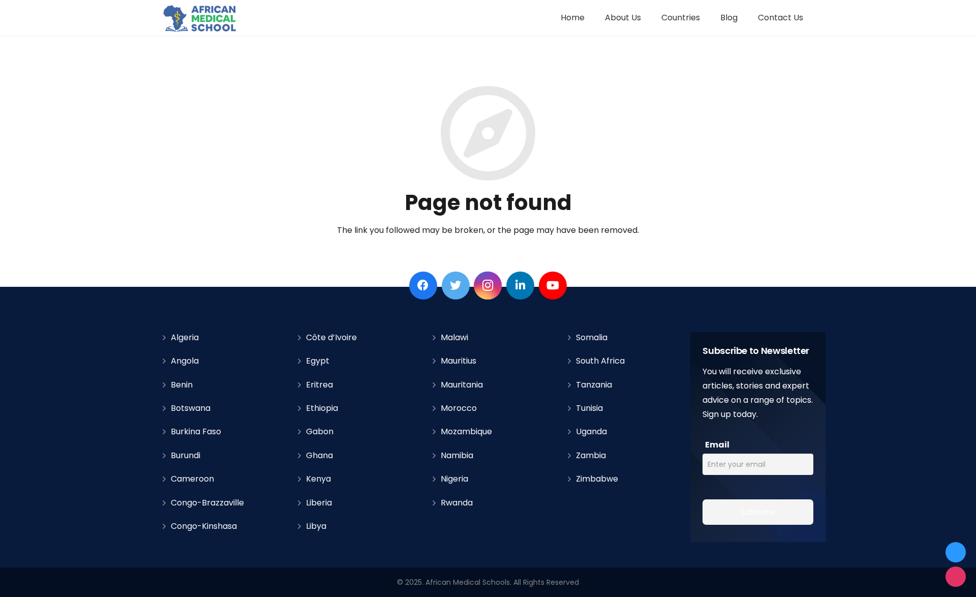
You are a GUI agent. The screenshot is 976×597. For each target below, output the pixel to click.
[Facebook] (423, 286)
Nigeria (454, 479)
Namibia (457, 455)
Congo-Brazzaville (207, 503)
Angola (185, 361)
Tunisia (589, 408)
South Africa (600, 361)
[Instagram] (488, 286)
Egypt (317, 361)
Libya (316, 526)
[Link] (200, 18)
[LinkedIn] (520, 286)
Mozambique (466, 431)
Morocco (459, 408)
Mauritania (462, 385)
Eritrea (319, 385)
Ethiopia (322, 408)
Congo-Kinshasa (204, 526)
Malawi (454, 337)
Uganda (591, 431)
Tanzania (594, 385)
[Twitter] (456, 286)
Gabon (319, 431)
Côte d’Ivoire (331, 337)
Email (717, 445)
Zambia (591, 455)
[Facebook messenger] (956, 552)
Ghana (319, 455)
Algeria (185, 337)
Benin (182, 385)
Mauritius (458, 361)
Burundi (185, 455)
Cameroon (192, 479)
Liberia (319, 503)
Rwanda (457, 503)
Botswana (190, 408)
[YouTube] (553, 286)
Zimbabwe (597, 479)
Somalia (591, 337)
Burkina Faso (196, 431)
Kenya (318, 479)
